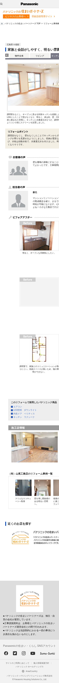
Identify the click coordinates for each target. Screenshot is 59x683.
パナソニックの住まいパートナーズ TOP (22, 23)
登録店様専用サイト (42, 16)
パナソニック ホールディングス (30, 666)
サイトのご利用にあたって (17, 663)
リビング (40, 56)
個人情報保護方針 (41, 663)
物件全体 (19, 56)
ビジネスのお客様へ (15, 16)
